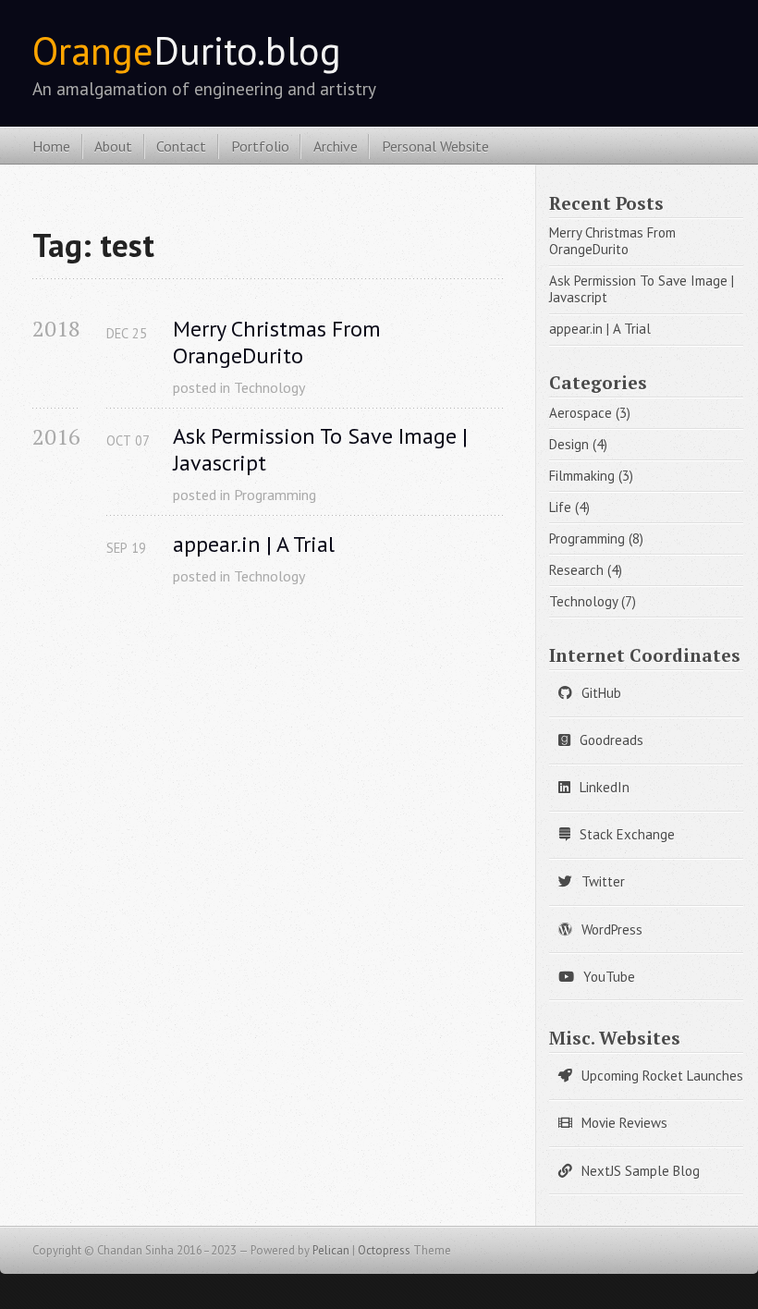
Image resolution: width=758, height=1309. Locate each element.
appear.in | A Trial (254, 545)
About (113, 146)
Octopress (384, 1250)
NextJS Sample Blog (640, 1171)
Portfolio (260, 146)
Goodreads (611, 740)
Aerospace (580, 413)
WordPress (611, 929)
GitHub (601, 693)
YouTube (609, 976)
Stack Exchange (627, 834)
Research (576, 570)
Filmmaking (582, 475)
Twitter (603, 881)
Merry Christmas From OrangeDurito (279, 343)
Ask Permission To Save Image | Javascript (323, 450)
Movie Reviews (624, 1123)
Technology (269, 387)
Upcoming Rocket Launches (662, 1075)
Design (569, 444)
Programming (275, 494)
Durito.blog (186, 50)
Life (560, 507)
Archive (335, 146)
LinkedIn (605, 787)
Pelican (330, 1250)
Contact (181, 146)
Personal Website (435, 146)
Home (51, 146)
